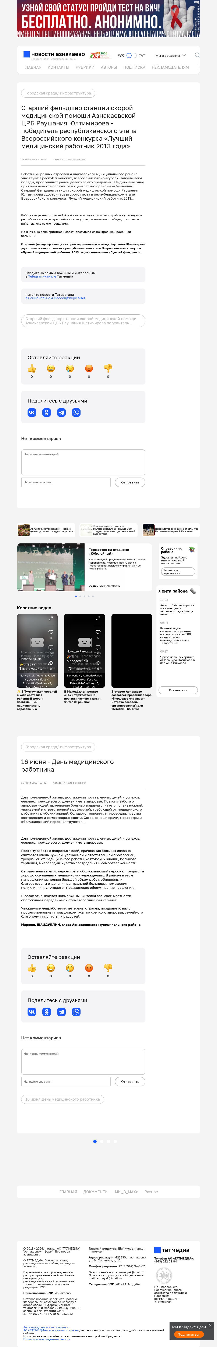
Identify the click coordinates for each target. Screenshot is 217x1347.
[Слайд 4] (88, 596)
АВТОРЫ (109, 67)
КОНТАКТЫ (58, 67)
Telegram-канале (42, 276)
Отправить (130, 482)
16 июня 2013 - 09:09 (33, 159)
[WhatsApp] (76, 412)
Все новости (178, 690)
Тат (142, 55)
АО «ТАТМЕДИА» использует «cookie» (51, 1330)
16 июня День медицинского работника (62, 1099)
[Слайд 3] (84, 596)
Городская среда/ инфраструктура (58, 93)
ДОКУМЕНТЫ (95, 1191)
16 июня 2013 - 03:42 (33, 783)
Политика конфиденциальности (47, 1339)
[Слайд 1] (76, 596)
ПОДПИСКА (134, 67)
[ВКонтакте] (32, 412)
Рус (121, 55)
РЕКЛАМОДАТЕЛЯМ (170, 67)
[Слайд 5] (93, 596)
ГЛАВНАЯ (32, 67)
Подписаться (189, 1334)
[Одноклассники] (46, 412)
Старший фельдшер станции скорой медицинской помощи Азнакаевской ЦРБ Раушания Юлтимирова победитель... (80, 320)
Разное (151, 1191)
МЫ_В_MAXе (126, 1191)
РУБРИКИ (85, 67)
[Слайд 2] (80, 596)
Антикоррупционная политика (45, 1327)
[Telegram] (61, 412)
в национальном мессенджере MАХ (55, 298)
